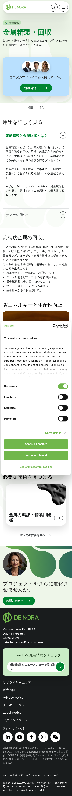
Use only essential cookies (36, 466)
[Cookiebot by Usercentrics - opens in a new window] (52, 326)
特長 (41, 107)
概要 (30, 107)
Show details (53, 432)
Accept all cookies (36, 443)
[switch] (63, 397)
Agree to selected (36, 455)
